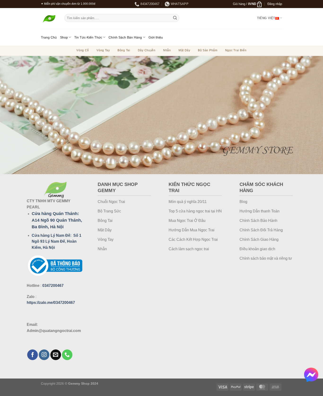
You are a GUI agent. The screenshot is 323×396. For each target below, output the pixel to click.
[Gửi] (175, 18)
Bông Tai (124, 50)
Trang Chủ (49, 37)
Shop (64, 37)
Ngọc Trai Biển (236, 50)
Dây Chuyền (147, 50)
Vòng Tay (103, 50)
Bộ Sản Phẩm (208, 50)
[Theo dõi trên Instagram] (44, 354)
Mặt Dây (184, 50)
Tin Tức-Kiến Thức (88, 37)
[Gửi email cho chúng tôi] (55, 354)
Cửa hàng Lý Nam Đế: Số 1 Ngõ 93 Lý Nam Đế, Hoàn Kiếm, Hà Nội (56, 241)
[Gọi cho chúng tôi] (67, 354)
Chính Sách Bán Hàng (125, 37)
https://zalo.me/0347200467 (51, 303)
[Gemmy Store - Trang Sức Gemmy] (49, 18)
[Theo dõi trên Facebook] (32, 354)
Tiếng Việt (266, 18)
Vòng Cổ (82, 50)
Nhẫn (167, 50)
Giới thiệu (155, 37)
